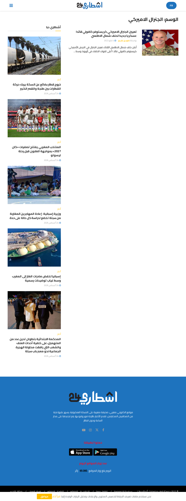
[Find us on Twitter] (97, 430)
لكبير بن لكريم (124, 40)
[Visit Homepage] (89, 5)
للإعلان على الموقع (80, 491)
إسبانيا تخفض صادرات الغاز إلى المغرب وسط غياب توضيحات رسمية (36, 278)
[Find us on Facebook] (103, 430)
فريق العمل (35, 491)
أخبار (59, 80)
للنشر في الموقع (55, 491)
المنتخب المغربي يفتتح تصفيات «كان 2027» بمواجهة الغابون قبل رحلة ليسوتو (36, 151)
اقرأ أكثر (56, 496)
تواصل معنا (102, 491)
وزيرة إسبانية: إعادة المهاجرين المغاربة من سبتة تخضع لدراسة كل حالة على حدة (35, 215)
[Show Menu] (11, 5)
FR (171, 5)
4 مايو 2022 (109, 40)
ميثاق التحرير (16, 491)
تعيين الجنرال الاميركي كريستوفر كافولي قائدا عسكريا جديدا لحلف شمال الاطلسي (106, 33)
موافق (44, 496)
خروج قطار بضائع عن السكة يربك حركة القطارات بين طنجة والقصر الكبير (37, 86)
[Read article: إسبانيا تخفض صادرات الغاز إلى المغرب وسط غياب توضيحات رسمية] (34, 247)
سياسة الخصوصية (123, 491)
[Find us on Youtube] (83, 430)
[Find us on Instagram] (90, 430)
